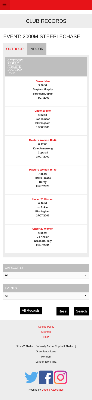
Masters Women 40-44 (42, 140)
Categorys (14, 267)
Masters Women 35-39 (42, 169)
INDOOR (36, 49)
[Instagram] (60, 376)
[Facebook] (46, 376)
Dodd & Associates (53, 389)
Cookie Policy (46, 326)
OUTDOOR (15, 49)
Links (46, 337)
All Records (31, 310)
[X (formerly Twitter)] (31, 376)
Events (11, 288)
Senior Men (43, 81)
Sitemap (46, 331)
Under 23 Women (42, 199)
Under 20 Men (42, 110)
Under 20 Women (42, 229)
